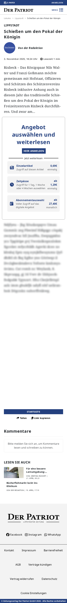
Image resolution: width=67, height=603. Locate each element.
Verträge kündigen (40, 564)
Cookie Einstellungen (34, 593)
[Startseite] (18, 10)
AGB (18, 564)
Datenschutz (49, 579)
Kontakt (9, 550)
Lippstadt (19, 18)
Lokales (7, 18)
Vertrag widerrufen (22, 579)
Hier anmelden (34, 150)
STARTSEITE (33, 411)
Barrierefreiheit (53, 550)
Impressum (29, 550)
